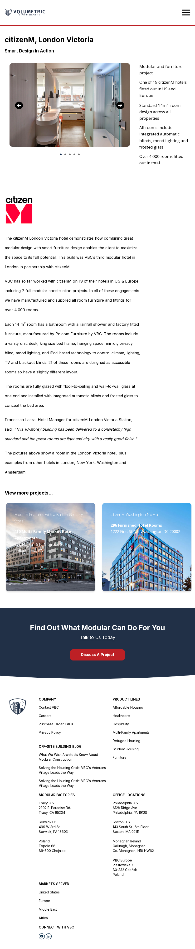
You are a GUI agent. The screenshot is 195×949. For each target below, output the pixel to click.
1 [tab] (61, 154)
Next (120, 105)
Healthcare (121, 716)
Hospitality (121, 724)
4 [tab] (74, 154)
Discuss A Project (97, 654)
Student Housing (126, 749)
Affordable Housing (128, 707)
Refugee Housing (126, 741)
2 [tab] (65, 154)
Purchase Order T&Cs (56, 724)
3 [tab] (70, 154)
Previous (19, 105)
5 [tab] (79, 154)
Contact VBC (49, 707)
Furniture (120, 757)
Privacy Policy (50, 732)
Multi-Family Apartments (131, 732)
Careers (45, 716)
